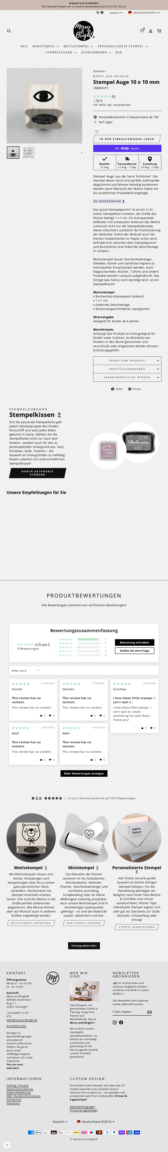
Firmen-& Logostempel (83, 1110)
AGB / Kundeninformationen (24, 1096)
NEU (24, 46)
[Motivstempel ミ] (31, 837)
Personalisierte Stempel (121, 46)
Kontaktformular (16, 1025)
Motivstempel (77, 46)
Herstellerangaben (127, 368)
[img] (21, 684)
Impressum (13, 1103)
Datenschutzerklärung (20, 1089)
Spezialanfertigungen (82, 1106)
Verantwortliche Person (127, 377)
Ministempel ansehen (84, 923)
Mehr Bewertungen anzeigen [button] (84, 773)
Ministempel (44, 46)
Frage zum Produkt (127, 360)
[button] (102, 96)
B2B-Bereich (14, 1099)
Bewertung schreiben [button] (134, 642)
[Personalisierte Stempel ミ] (136, 837)
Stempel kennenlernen (137, 927)
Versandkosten (122, 104)
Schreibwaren (94, 52)
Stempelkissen (60, 52)
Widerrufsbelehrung (19, 1092)
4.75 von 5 (42, 644)
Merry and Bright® (111, 76)
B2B (119, 52)
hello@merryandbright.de (22, 1020)
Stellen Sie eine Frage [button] (134, 650)
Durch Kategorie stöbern (38, 473)
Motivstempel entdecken (31, 923)
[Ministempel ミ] (84, 837)
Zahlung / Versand (18, 1085)
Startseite (99, 71)
